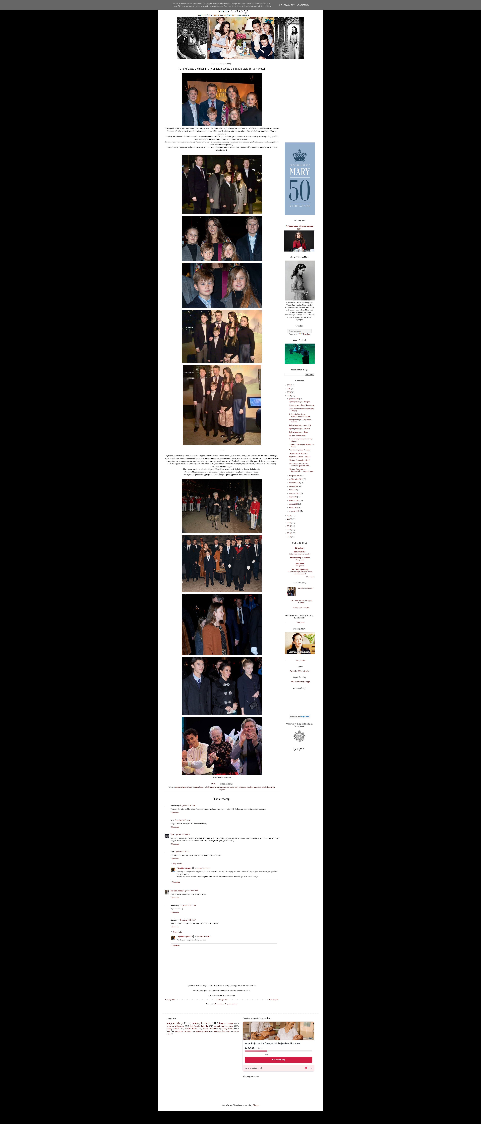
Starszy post (273, 1000)
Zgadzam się (303, 5)
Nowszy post (170, 1000)
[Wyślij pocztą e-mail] (221, 784)
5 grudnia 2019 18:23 (182, 835)
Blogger (256, 1105)
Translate (306, 334)
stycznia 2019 (294, 511)
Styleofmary (299, 548)
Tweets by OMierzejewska (299, 671)
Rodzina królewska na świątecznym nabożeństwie (299, 415)
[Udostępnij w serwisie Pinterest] (231, 784)
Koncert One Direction (301, 608)
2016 (289, 523)
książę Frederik (204, 787)
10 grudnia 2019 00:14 (203, 936)
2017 (289, 519)
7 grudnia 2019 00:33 (202, 868)
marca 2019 (293, 504)
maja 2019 (293, 497)
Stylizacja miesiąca (203, 1031)
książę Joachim (209, 1028)
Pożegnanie (300, 560)
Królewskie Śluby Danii (221, 1031)
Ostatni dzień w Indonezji (298, 453)
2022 (289, 385)
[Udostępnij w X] (226, 784)
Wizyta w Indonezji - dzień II (299, 457)
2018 (289, 515)
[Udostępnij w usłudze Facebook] (229, 784)
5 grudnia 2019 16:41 (188, 806)
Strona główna (222, 1000)
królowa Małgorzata (181, 787)
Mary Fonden (300, 660)
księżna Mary (234, 787)
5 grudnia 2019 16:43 (182, 820)
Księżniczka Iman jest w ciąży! (299, 554)
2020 (289, 392)
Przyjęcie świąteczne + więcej (299, 450)
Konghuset (300, 622)
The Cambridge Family (299, 569)
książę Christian (194, 787)
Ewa (172, 835)
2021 (289, 389)
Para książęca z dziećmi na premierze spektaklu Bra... (299, 465)
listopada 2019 (294, 476)
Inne (168, 1031)
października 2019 (296, 479)
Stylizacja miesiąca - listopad (299, 402)
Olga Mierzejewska (184, 868)
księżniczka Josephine (223, 1026)
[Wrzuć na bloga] (224, 784)
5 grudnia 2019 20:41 (191, 891)
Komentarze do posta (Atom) (226, 1004)
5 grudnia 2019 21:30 (188, 905)
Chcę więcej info (287, 5)
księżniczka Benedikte (246, 787)
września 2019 (294, 483)
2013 (289, 533)
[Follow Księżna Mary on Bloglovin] (299, 718)
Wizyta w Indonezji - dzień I (299, 460)
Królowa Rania (299, 552)
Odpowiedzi (177, 864)
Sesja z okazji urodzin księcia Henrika (301, 602)
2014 (289, 530)
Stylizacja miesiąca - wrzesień (300, 425)
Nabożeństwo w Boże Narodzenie (301, 405)
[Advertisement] (299, 100)
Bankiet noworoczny (305, 588)
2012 (289, 537)
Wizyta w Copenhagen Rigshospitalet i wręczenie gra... (301, 470)
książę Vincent (214, 787)
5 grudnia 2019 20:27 (182, 852)
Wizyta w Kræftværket (297, 435)
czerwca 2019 (294, 493)
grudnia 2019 (294, 399)
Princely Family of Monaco (300, 558)
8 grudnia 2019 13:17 (188, 920)
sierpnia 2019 (294, 486)
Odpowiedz (175, 813)
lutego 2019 (293, 507)
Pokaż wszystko (310, 577)
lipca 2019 (293, 490)
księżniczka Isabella (260, 787)
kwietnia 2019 (294, 500)
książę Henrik (228, 1028)
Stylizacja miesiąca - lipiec (298, 432)
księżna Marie (224, 787)
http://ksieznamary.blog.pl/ (300, 682)
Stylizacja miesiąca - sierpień (299, 429)
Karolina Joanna (177, 891)
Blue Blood (299, 564)
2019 (289, 396)
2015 (289, 526)
